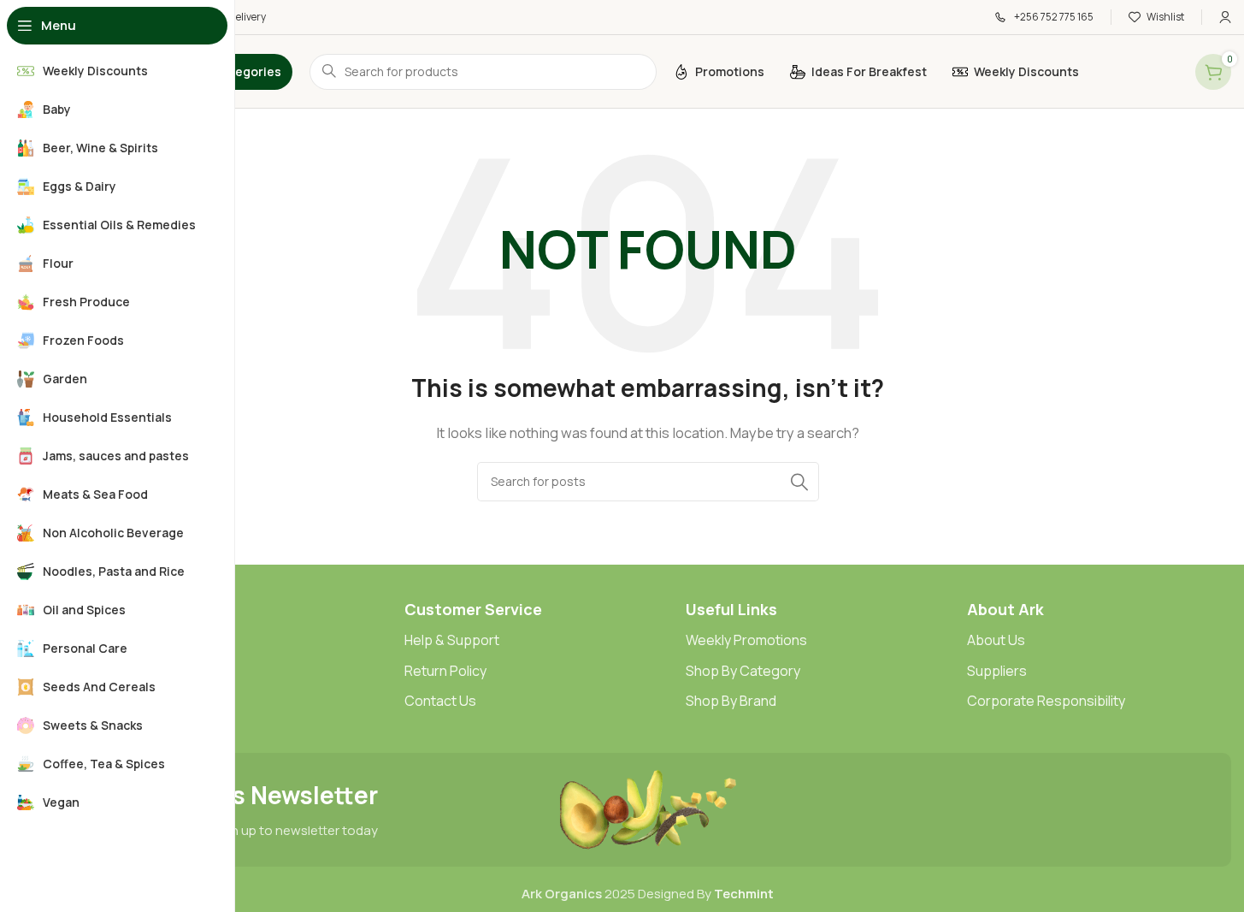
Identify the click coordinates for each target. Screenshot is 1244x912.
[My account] (1225, 17)
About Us (996, 640)
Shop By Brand (731, 700)
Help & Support (451, 640)
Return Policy (445, 670)
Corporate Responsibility (1046, 700)
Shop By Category (743, 670)
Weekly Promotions (746, 640)
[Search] (799, 481)
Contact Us (440, 700)
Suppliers (997, 670)
